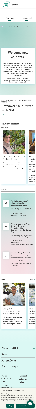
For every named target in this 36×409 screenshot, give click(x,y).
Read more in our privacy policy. (17, 401)
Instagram (23, 379)
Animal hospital (10, 366)
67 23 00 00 (6, 378)
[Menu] (33, 4)
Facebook (23, 376)
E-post (4, 381)
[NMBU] (18, 4)
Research (27, 18)
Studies (9, 18)
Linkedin (22, 382)
